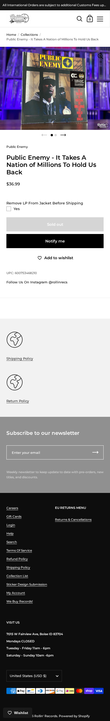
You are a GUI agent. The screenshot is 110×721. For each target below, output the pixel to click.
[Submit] (95, 452)
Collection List (17, 576)
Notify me (55, 241)
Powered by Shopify (74, 716)
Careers (12, 508)
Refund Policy (17, 559)
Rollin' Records (45, 716)
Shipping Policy (19, 358)
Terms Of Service (19, 550)
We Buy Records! (19, 601)
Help (10, 533)
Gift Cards (13, 516)
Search (11, 542)
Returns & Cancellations (73, 519)
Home (11, 35)
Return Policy (17, 401)
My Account (15, 593)
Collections (29, 35)
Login (10, 525)
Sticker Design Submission (26, 584)
